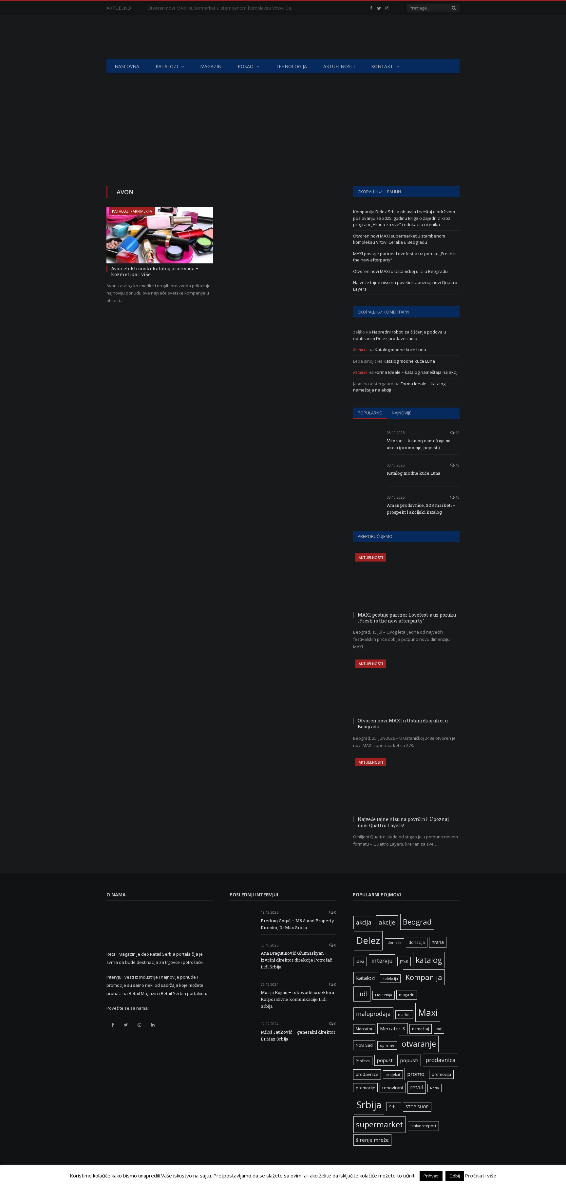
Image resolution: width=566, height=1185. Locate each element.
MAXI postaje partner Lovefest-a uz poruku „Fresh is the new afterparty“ (407, 618)
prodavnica (440, 1060)
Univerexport (423, 1126)
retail (416, 1087)
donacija (416, 942)
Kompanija (424, 977)
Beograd (417, 922)
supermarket (379, 1124)
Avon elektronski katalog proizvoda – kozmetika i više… (154, 271)
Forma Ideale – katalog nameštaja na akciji (417, 372)
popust (385, 1060)
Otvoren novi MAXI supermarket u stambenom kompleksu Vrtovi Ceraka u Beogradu (222, 8)
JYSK (404, 961)
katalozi (366, 978)
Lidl (362, 993)
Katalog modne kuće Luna (400, 350)
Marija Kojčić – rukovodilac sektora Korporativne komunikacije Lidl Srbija (297, 999)
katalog (429, 960)
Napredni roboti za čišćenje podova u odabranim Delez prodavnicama (399, 335)
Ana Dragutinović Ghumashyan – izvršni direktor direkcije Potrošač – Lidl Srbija (298, 960)
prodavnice (367, 1074)
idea (360, 961)
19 (457, 432)
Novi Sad (364, 1045)
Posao (246, 66)
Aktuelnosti (339, 66)
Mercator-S (392, 1028)
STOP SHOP (417, 1107)
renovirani (392, 1088)
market (404, 1014)
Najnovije (401, 413)
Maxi (428, 1012)
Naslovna (127, 66)
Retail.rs (360, 350)
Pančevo (363, 1061)
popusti (409, 1060)
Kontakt (382, 66)
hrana (438, 942)
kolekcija (390, 978)
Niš (439, 1029)
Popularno (370, 413)
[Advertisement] (283, 123)
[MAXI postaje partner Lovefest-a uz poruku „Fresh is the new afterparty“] (406, 581)
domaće (394, 942)
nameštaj (420, 1028)
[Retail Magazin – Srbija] (157, 37)
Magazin (210, 66)
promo (415, 1074)
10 (457, 497)
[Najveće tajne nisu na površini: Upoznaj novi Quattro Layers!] (406, 786)
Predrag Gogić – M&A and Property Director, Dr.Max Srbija (297, 924)
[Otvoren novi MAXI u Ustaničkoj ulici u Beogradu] (406, 687)
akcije (387, 922)
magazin (406, 994)
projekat (393, 1074)
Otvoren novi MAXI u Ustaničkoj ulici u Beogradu (400, 271)
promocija (441, 1074)
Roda (434, 1088)
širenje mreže (372, 1140)
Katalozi (167, 66)
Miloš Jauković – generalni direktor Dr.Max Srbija (298, 1035)
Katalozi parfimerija (132, 211)
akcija (363, 922)
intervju (382, 961)
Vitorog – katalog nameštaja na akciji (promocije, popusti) (418, 444)
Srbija (369, 1104)
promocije (365, 1087)
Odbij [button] (454, 1176)
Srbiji (394, 1106)
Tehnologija (291, 66)
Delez (368, 940)
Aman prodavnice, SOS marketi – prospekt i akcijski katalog (421, 508)
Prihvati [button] (431, 1176)
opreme (387, 1045)
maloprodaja (373, 1014)
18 (457, 465)
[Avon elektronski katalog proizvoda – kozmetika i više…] (159, 235)
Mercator (364, 1028)
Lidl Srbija (383, 995)
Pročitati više (480, 1175)
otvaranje (419, 1044)
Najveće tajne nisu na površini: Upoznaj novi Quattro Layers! (403, 822)
